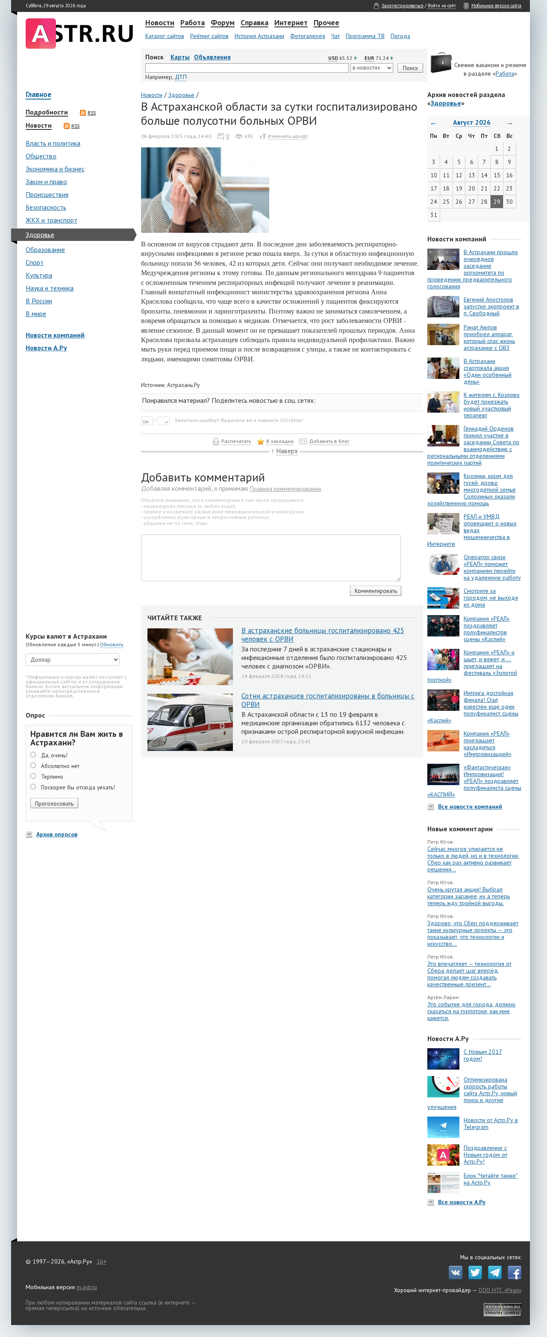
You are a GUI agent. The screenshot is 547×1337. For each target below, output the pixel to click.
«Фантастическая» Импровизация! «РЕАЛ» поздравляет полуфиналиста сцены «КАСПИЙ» (474, 780)
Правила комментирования (285, 489)
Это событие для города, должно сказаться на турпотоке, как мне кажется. (471, 1011)
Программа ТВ (365, 36)
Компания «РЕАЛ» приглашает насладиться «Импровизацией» (488, 744)
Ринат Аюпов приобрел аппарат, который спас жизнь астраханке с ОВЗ (489, 337)
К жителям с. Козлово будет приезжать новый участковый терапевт (492, 405)
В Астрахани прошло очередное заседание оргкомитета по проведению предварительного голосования (472, 269)
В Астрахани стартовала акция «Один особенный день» (488, 371)
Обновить (112, 644)
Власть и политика (53, 143)
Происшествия (47, 194)
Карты (180, 57)
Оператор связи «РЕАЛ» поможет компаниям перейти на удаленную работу (492, 567)
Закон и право (46, 181)
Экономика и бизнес (55, 168)
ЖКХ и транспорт (51, 220)
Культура (39, 275)
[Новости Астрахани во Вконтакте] (453, 1277)
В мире (36, 313)
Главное (38, 95)
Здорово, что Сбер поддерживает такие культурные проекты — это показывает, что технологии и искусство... (472, 933)
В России (39, 300)
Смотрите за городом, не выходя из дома (491, 597)
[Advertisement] (77, 493)
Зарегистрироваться (402, 6)
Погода (400, 36)
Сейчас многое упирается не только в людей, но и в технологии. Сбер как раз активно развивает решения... (473, 859)
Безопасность (46, 207)
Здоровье (40, 234)
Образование (45, 249)
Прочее (326, 23)
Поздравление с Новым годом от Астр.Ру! (485, 1154)
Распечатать (236, 441)
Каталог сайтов (164, 36)
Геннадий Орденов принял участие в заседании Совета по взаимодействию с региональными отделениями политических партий (473, 445)
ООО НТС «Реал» (500, 1290)
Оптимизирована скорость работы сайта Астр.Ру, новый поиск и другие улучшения (472, 1093)
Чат (335, 36)
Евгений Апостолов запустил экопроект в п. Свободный (491, 306)
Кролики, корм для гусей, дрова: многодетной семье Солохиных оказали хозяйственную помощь (471, 489)
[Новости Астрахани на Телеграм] (493, 1277)
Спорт (35, 262)
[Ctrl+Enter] (157, 420)
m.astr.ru (86, 1287)
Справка (254, 23)
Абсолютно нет (60, 766)
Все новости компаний (470, 806)
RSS (92, 113)
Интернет (291, 23)
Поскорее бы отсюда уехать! (78, 787)
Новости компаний (55, 335)
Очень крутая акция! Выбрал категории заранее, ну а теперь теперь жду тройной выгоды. (468, 896)
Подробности (47, 112)
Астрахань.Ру (183, 385)
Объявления (212, 57)
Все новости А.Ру (461, 1202)
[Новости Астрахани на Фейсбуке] (512, 1277)
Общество (41, 156)
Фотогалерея (307, 36)
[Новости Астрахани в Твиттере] (473, 1277)
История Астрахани (259, 36)
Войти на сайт (442, 6)
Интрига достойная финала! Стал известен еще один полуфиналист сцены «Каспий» (472, 706)
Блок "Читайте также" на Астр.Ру (491, 1179)
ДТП (181, 77)
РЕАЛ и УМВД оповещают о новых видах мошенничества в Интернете (472, 530)
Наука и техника (50, 288)
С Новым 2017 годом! (483, 1055)
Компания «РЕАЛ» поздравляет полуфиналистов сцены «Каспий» (487, 629)
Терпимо (52, 776)
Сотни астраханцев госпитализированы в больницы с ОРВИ (328, 700)
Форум (223, 23)
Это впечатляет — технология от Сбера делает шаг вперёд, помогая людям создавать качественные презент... (469, 974)
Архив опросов (56, 834)
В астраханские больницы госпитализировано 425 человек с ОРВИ (322, 635)
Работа (192, 23)
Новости (159, 23)
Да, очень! (54, 755)
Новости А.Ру (46, 347)
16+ (101, 1261)
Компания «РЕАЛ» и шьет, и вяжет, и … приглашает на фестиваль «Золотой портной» (472, 665)
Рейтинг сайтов (209, 36)
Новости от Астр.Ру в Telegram (491, 1123)
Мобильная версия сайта (496, 6)
